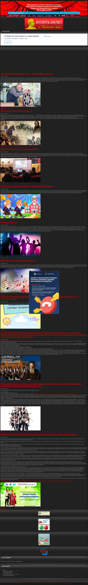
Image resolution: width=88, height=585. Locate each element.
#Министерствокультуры (67, 480)
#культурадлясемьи (49, 480)
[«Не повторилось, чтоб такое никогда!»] (44, 170)
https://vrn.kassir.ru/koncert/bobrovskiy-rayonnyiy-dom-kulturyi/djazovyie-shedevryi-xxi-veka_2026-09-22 (56, 394)
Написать (8, 42)
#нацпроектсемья (58, 480)
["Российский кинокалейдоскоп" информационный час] (44, 95)
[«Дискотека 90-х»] (44, 244)
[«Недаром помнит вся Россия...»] (44, 133)
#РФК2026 (2, 480)
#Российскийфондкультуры (11, 480)
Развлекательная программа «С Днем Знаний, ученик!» (27, 186)
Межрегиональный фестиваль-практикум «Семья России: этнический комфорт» (39, 434)
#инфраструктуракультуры (39, 480)
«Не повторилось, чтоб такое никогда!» (19, 149)
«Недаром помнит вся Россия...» (16, 111)
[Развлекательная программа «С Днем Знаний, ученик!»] (44, 206)
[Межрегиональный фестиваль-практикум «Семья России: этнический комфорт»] (44, 494)
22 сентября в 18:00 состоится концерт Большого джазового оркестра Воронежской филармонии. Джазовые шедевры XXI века (41, 385)
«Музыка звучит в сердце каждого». (17, 260)
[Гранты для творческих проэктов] (44, 552)
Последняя (6, 509)
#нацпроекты (20, 480)
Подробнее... (3, 108)
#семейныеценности (28, 480)
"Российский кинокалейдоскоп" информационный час (26, 74)
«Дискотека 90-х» (8, 222)
